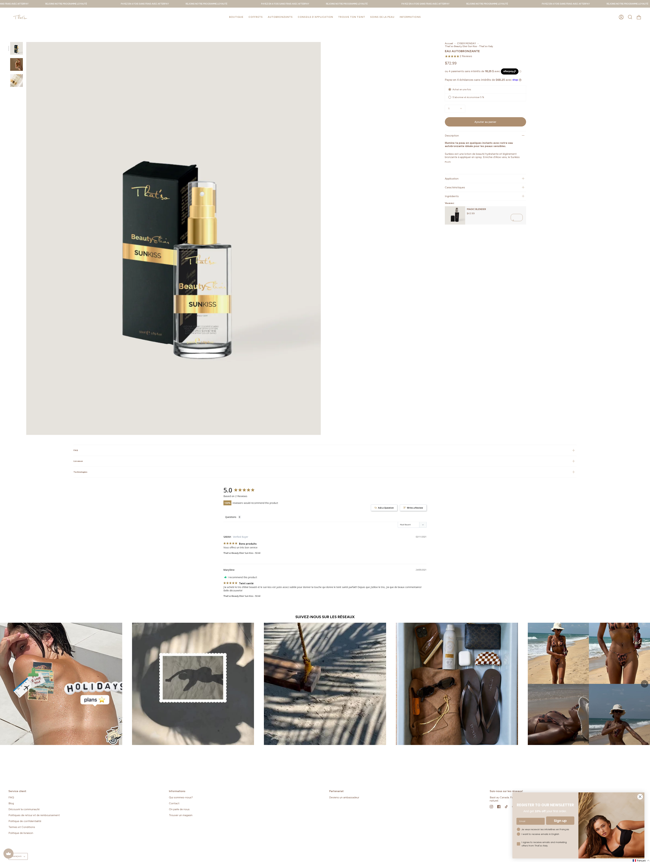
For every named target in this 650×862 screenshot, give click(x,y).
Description (452, 135)
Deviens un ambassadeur (344, 797)
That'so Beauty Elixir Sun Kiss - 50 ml (241, 552)
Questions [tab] (230, 517)
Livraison (78, 461)
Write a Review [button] (415, 507)
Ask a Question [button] (386, 507)
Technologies (80, 472)
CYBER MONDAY (466, 43)
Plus (448, 162)
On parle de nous (179, 809)
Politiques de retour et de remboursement (34, 815)
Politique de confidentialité (24, 821)
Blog (11, 803)
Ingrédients (452, 196)
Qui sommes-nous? (181, 797)
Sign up (560, 820)
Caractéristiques (455, 187)
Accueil (449, 43)
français (16, 856)
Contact (174, 803)
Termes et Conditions (21, 827)
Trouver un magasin (180, 815)
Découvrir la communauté (24, 809)
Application (452, 178)
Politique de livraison (20, 833)
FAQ (75, 450)
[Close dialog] (640, 797)
